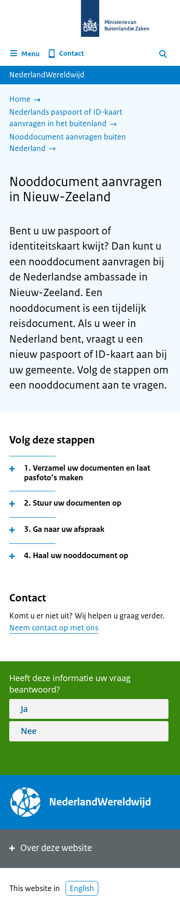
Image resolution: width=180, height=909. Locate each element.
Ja (24, 708)
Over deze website (56, 848)
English (82, 888)
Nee (28, 730)
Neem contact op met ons (53, 628)
